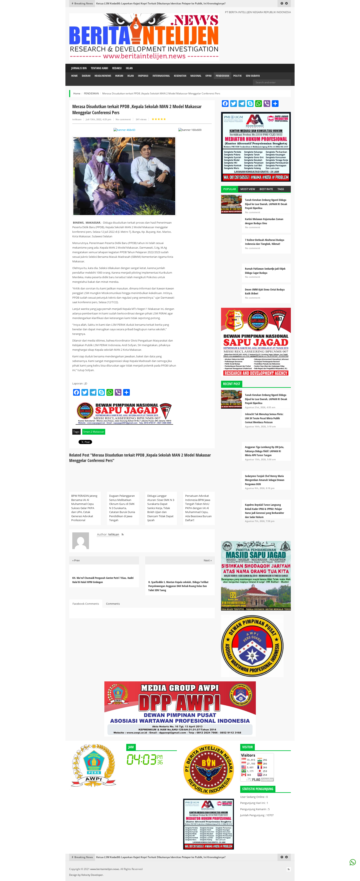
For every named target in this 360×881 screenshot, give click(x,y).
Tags (281, 189)
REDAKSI (117, 68)
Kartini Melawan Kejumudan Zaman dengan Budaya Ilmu (264, 221)
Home (76, 93)
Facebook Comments (85, 604)
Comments (113, 604)
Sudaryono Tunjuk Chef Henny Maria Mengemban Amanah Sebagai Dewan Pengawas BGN (264, 480)
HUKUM (119, 76)
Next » (208, 560)
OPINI (208, 76)
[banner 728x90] (180, 709)
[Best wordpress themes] (124, 130)
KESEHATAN (180, 76)
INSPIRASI (143, 76)
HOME (74, 76)
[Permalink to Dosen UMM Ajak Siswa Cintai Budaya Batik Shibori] (231, 293)
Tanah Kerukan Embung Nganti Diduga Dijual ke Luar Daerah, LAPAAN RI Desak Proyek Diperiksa (266, 204)
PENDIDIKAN (222, 76)
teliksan (76, 119)
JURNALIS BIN (79, 68)
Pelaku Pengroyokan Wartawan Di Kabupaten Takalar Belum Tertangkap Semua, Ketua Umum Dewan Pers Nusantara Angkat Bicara (176, 3)
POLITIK (237, 76)
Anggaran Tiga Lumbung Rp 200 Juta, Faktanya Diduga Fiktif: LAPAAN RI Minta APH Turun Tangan (264, 451)
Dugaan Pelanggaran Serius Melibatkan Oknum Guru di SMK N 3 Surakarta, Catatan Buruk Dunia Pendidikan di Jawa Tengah (122, 508)
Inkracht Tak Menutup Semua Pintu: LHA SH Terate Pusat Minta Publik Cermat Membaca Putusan (264, 418)
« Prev (76, 560)
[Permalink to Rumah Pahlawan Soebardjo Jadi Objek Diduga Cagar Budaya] (231, 274)
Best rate (266, 189)
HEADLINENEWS (103, 76)
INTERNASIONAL (161, 76)
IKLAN (129, 68)
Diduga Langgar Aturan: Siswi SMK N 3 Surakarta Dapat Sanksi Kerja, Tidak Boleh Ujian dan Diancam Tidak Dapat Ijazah (160, 508)
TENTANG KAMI (99, 68)
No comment (123, 119)
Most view (247, 189)
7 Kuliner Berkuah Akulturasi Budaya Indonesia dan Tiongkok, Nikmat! (264, 242)
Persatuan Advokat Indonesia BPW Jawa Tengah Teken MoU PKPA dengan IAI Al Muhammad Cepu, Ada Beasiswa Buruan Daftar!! (198, 508)
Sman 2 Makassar (93, 431)
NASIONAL (195, 76)
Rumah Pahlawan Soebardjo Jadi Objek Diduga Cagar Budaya (265, 271)
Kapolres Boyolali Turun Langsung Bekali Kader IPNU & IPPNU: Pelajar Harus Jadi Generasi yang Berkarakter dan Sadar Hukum (264, 511)
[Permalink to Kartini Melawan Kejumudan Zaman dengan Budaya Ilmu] (231, 224)
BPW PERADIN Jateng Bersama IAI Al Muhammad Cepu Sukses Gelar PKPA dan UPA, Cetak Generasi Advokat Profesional (84, 508)
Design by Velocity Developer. (86, 875)
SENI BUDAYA (253, 76)
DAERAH (86, 76)
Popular (229, 189)
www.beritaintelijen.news (104, 869)
